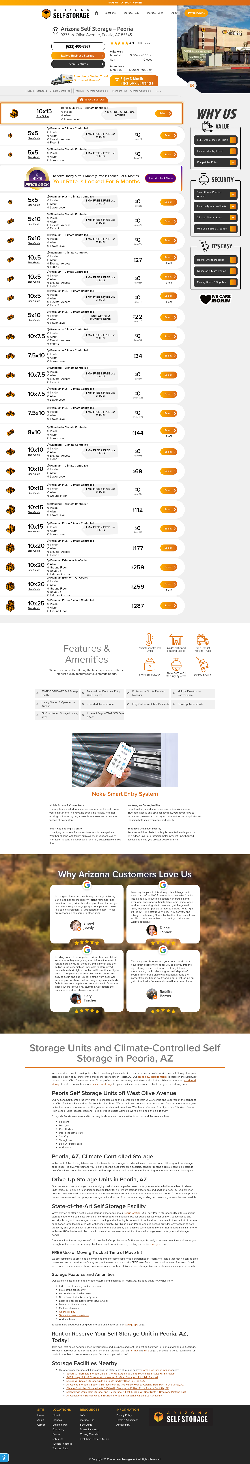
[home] (65, 13)
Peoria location (132, 1213)
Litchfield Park (60, 1424)
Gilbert (56, 1415)
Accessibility (123, 1424)
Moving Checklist (89, 1434)
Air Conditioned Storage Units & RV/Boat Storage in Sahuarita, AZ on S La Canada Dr (114, 1396)
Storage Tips (87, 1420)
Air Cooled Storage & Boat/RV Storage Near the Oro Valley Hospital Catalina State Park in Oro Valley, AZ (125, 1385)
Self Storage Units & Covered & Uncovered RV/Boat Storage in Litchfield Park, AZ (112, 1377)
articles (134, 1351)
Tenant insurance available (74, 1315)
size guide (156, 1244)
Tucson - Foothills (62, 1444)
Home (40, 1415)
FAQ (146, 1351)
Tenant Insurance (89, 1429)
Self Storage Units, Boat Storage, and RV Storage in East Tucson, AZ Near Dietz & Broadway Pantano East (126, 1392)
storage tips (131, 1325)
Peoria (56, 1434)
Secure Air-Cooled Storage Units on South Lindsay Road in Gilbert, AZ (105, 1381)
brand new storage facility (153, 1077)
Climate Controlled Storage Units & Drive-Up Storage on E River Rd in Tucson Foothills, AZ (117, 1388)
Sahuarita (58, 1439)
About (40, 1420)
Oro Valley (58, 1429)
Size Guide (86, 1424)
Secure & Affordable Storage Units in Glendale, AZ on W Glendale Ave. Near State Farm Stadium (120, 1374)
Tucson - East (60, 1448)
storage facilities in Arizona (156, 1370)
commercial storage (101, 1084)
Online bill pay (67, 1312)
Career (41, 1424)
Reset (159, 91)
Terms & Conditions (127, 1420)
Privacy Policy (124, 1415)
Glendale (58, 1420)
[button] (110, 13)
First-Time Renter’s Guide (94, 1439)
